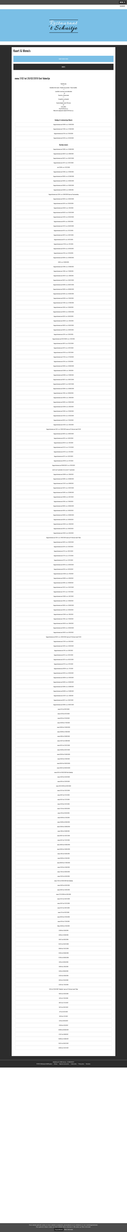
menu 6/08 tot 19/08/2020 (63, 736)
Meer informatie (68, 1229)
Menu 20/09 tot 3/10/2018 (63, 926)
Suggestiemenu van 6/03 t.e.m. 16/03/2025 (63, 316)
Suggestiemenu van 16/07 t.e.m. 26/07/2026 (63, 158)
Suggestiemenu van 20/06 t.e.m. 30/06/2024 (63, 388)
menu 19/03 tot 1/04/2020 (63, 759)
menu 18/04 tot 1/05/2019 (64, 858)
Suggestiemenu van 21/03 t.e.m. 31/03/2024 (63, 415)
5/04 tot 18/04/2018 (63, 971)
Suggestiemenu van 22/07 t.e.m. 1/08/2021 (63, 695)
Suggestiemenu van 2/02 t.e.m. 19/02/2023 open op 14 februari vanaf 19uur (63, 537)
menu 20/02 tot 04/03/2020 (63, 768)
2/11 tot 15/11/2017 (63, 1012)
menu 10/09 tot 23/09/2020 (63, 727)
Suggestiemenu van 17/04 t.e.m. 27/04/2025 (63, 303)
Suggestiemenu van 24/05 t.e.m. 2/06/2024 (63, 397)
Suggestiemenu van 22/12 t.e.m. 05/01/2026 (63, 226)
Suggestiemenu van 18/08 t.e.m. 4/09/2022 (63, 578)
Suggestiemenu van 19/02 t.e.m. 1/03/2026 (63, 208)
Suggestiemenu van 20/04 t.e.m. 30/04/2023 (63, 515)
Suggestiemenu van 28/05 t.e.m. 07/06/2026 (63, 176)
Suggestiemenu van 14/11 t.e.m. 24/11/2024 (63, 348)
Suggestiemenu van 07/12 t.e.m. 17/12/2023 (63, 447)
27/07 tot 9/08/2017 (63, 1034)
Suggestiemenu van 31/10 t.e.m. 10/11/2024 (63, 352)
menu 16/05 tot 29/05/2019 (63, 849)
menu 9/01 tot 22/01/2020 (63, 781)
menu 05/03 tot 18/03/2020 (63, 763)
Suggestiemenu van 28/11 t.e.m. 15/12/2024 (64, 343)
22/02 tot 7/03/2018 (63, 984)
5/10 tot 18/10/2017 (63, 1021)
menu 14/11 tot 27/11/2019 (63, 799)
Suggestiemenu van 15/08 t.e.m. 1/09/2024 (63, 370)
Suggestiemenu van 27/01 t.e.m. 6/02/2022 (63, 641)
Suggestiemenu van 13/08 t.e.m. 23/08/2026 (63, 149)
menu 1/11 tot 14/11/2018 (63, 912)
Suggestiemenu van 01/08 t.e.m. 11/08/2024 (63, 375)
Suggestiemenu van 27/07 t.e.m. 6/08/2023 (63, 483)
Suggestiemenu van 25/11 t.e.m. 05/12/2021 (64, 659)
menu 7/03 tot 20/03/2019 (63, 872)
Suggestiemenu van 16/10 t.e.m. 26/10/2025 (63, 248)
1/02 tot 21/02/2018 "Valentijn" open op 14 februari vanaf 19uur (63, 989)
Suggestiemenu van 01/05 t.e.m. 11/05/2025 (63, 298)
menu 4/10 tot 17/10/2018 (63, 921)
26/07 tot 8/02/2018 (63, 939)
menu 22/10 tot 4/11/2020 (64, 714)
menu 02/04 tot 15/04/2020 (63, 754)
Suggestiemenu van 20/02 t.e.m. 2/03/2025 (63, 321)
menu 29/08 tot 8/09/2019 (63, 822)
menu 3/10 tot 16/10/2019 (63, 813)
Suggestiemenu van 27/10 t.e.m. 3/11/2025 (63, 244)
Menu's (63, 67)
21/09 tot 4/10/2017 (63, 1025)
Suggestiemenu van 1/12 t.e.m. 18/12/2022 (63, 551)
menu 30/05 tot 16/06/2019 (63, 844)
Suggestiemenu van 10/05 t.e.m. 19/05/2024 (63, 402)
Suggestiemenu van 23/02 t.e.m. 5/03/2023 (63, 533)
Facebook (122, 6)
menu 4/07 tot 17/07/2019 (63, 840)
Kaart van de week (63, 59)
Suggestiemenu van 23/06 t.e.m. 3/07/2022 (63, 596)
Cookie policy (73, 1064)
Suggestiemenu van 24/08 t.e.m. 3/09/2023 (63, 474)
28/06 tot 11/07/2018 (64, 948)
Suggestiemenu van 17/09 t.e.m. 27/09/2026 (63, 129)
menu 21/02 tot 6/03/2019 (63, 876)
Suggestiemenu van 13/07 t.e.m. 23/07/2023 (63, 488)
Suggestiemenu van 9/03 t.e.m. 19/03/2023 (63, 528)
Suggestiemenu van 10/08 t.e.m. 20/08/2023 (63, 479)
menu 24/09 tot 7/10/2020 (63, 723)
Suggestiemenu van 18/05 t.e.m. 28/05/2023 (63, 506)
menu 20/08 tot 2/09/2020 (63, 732)
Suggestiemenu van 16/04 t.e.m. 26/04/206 (63, 190)
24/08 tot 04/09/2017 (63, 1030)
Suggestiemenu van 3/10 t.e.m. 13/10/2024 (63, 361)
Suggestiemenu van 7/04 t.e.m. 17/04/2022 (63, 619)
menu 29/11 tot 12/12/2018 (63, 903)
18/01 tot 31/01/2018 (63, 993)
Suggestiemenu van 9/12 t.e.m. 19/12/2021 (63, 655)
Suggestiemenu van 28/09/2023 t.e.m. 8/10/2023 (63, 465)
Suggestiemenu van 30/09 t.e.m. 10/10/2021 (63, 677)
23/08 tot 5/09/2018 (63, 930)
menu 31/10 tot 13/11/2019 (63, 804)
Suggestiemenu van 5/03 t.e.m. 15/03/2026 (63, 203)
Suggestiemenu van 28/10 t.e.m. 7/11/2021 (63, 668)
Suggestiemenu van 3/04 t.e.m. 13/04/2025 (63, 307)
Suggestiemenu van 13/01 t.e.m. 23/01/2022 (63, 646)
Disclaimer (88, 1064)
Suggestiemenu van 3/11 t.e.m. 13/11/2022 (63, 560)
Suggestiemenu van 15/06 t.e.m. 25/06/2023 (63, 492)
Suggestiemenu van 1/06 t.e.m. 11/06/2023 (63, 501)
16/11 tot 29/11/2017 (63, 1007)
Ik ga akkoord (59, 1229)
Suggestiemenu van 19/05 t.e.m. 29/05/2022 (63, 605)
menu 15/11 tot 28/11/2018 (63, 908)
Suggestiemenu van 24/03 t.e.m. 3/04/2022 (63, 623)
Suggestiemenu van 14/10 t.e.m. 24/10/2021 (64, 673)
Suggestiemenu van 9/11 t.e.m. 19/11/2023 (63, 456)
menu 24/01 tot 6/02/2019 (63, 885)
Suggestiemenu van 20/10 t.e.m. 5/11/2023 (63, 461)
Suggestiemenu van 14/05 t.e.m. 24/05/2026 (63, 181)
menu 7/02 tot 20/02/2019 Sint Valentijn (63, 881)
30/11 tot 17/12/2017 (63, 1003)
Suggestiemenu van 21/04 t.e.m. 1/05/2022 (63, 614)
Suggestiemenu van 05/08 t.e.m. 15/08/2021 (63, 691)
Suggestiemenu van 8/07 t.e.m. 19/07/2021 (63, 700)
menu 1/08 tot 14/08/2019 (64, 831)
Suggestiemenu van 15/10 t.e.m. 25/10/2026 (63, 138)
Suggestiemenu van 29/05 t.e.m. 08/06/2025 (63, 289)
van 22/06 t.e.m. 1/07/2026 (63, 167)
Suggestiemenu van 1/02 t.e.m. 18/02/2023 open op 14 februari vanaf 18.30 (63, 429)
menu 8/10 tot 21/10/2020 (64, 718)
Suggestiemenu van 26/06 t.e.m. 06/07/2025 (63, 285)
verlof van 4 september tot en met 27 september (63, 470)
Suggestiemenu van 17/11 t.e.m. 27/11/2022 (63, 555)
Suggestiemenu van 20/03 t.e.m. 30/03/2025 (63, 312)
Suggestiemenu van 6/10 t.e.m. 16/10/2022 (63, 569)
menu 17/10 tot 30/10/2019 (63, 808)
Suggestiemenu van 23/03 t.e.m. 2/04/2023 (63, 524)
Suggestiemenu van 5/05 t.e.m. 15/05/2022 (63, 610)
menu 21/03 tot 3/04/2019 (63, 867)
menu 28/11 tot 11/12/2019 (63, 795)
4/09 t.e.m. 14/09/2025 (63, 262)
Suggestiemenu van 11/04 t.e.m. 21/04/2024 (63, 411)
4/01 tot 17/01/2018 (63, 998)
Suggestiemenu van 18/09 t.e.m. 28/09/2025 (63, 257)
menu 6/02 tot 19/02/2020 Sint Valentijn (63, 772)
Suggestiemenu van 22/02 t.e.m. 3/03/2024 (63, 425)
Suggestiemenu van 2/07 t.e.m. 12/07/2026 (63, 163)
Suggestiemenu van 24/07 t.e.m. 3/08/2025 (63, 275)
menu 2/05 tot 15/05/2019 (63, 854)
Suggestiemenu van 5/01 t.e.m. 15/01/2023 (63, 546)
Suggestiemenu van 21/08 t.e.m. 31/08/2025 (63, 266)
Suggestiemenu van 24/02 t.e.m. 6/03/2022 (63, 632)
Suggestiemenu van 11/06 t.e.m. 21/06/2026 (63, 172)
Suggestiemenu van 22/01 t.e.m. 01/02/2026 (63, 217)
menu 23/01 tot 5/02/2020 (63, 777)
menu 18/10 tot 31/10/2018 (63, 917)
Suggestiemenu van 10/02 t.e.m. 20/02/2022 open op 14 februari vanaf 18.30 (63, 637)
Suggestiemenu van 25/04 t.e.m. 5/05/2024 (63, 406)
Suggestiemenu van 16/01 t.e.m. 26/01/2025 (63, 330)
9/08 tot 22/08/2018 (63, 935)
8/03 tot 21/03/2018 (63, 980)
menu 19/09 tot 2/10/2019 (64, 817)
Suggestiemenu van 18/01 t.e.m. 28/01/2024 (63, 434)
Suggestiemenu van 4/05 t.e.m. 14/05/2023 (63, 510)
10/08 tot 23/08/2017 (63, 1039)
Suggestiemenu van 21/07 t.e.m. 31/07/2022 (63, 587)
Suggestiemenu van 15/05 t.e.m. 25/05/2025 (63, 294)
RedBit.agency (49, 1064)
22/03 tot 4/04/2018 (63, 975)
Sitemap (55, 1064)
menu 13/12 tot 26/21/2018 (63, 899)
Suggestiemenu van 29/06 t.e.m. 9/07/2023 (63, 497)
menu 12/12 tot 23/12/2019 (63, 790)
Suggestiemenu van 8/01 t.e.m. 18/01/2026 (63, 221)
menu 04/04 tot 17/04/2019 (63, 863)
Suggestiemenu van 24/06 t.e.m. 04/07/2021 (63, 704)
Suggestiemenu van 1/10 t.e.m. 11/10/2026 (63, 133)
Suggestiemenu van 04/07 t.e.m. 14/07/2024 (63, 384)
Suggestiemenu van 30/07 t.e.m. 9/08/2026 (63, 154)
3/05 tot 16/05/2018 (63, 962)
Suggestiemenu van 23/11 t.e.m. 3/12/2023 (63, 452)
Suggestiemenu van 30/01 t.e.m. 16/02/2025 (63, 325)
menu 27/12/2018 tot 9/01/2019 (63, 894)
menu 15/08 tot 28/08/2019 (63, 826)
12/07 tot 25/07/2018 (63, 944)
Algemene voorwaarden (64, 1064)
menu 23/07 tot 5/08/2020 (63, 741)
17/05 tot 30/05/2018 (63, 957)
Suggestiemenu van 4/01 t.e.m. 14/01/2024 (63, 438)
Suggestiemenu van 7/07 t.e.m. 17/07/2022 (63, 592)
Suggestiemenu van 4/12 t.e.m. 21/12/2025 (63, 230)
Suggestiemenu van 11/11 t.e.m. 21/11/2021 (63, 664)
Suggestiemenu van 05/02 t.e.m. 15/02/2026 (63, 212)
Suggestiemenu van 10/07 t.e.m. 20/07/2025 (63, 280)
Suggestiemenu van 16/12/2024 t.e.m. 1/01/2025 (63, 339)
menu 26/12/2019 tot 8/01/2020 (63, 786)
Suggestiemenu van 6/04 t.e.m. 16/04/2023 (63, 519)
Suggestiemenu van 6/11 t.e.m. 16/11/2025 (63, 239)
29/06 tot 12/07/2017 (63, 1048)
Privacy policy (81, 1064)
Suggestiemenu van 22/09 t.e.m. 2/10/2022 (63, 574)
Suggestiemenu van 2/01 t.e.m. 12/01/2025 (63, 334)
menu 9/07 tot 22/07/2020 (63, 745)
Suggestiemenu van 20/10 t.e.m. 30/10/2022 (63, 565)
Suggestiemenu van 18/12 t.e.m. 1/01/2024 (63, 443)
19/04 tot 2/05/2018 (63, 966)
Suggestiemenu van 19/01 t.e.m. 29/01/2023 (63, 542)
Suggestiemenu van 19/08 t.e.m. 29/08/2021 (63, 686)
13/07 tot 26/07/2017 (63, 1043)
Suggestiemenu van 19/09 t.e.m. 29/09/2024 (63, 366)
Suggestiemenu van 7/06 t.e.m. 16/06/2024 (63, 393)
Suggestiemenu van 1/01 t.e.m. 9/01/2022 (63, 650)
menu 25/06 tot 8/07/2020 (63, 750)
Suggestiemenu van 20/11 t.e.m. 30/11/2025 (64, 235)
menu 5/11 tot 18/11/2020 (63, 709)
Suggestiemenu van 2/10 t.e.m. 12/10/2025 (63, 253)
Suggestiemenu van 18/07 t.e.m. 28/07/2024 (63, 379)
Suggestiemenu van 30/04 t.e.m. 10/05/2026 (63, 185)
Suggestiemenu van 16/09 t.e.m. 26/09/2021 (63, 682)
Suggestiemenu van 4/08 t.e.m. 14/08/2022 (63, 583)
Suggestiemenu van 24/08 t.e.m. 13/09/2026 (63, 124)
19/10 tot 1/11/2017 (63, 1016)
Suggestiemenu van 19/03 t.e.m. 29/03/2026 (63, 199)
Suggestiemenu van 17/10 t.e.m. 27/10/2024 (63, 357)
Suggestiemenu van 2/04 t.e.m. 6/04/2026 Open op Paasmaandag (64, 194)
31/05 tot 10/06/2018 (64, 953)
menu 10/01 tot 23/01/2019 (63, 890)
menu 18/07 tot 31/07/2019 (63, 835)
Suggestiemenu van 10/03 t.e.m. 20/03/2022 (63, 628)
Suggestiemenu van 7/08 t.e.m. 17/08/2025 (63, 271)
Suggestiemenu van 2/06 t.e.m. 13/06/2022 (63, 601)
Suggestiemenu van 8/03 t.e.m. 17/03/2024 (63, 420)
